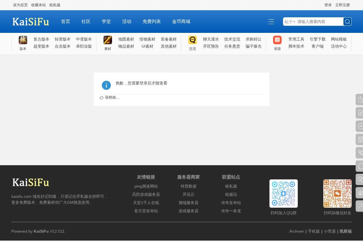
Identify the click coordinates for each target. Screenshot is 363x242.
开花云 (189, 194)
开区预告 (211, 46)
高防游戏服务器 (146, 194)
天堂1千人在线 (146, 202)
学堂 (106, 21)
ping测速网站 (146, 186)
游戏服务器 (189, 211)
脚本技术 (296, 46)
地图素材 (126, 39)
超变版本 (41, 46)
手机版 (314, 231)
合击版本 (63, 46)
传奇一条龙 (231, 211)
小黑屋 (330, 231)
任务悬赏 (232, 46)
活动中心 (339, 46)
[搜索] (347, 22)
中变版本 (84, 39)
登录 (328, 5)
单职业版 (84, 46)
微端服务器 (189, 202)
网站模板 (339, 39)
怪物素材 (147, 39)
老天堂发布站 (146, 211)
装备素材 (169, 39)
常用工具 (296, 39)
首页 (65, 21)
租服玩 (231, 194)
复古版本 (41, 39)
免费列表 (152, 21)
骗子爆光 (253, 46)
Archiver (296, 231)
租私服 (54, 5)
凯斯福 (346, 231)
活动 (126, 21)
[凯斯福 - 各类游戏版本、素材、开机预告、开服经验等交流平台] (33, 21)
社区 (85, 21)
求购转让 (253, 39)
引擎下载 (318, 39)
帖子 (289, 22)
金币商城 (181, 21)
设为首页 (20, 5)
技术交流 (232, 39)
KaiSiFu (41, 231)
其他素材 (169, 46)
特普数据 (189, 186)
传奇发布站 (231, 202)
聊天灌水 (211, 39)
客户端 (318, 46)
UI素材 (147, 46)
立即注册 (342, 5)
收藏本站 (38, 5)
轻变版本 (63, 39)
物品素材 (126, 46)
